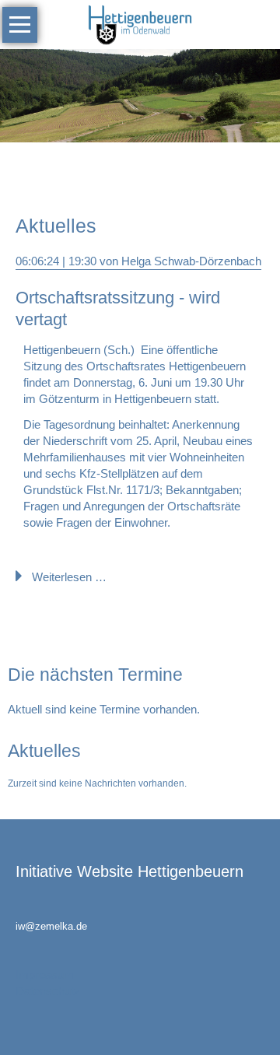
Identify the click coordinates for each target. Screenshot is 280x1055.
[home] (139, 23)
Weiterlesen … (69, 577)
